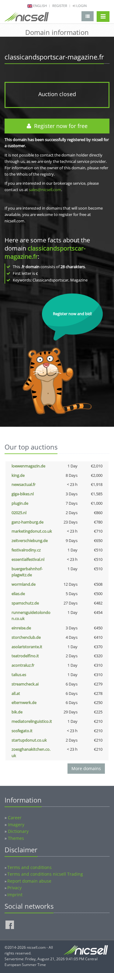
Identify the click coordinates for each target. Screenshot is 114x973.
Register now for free (59, 126)
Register (59, 5)
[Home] (27, 18)
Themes (16, 838)
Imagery (16, 824)
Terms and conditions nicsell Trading (45, 874)
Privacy (14, 888)
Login (81, 5)
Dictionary (18, 831)
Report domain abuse (29, 881)
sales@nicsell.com (45, 189)
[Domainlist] (87, 16)
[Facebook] (9, 925)
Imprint (14, 894)
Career (15, 817)
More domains (86, 768)
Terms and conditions (29, 867)
